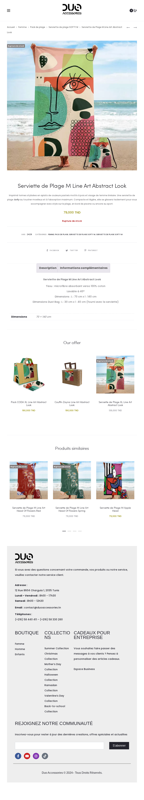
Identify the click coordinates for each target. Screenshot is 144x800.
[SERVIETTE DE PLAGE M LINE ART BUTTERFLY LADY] (133, 27)
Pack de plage (37, 27)
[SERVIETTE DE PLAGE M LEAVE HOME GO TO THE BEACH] (128, 27)
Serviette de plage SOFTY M (63, 27)
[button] (64, 530)
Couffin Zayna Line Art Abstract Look (72, 403)
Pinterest (93, 250)
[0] (135, 10)
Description (48, 268)
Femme (22, 27)
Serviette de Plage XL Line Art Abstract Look (115, 403)
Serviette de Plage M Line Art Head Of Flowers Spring (71, 509)
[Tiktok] (45, 756)
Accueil (11, 27)
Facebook (55, 250)
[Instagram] (36, 756)
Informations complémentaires (83, 268)
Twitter (74, 250)
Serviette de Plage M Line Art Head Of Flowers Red (28, 509)
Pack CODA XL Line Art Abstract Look (28, 403)
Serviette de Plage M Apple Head (115, 509)
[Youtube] (27, 756)
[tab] (48, 268)
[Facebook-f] (18, 756)
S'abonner (119, 745)
